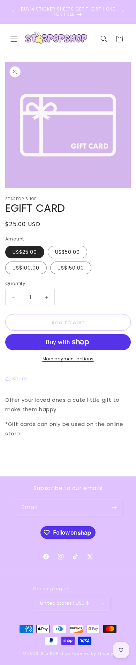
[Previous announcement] (13, 11)
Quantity (15, 283)
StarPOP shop (55, 653)
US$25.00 (25, 252)
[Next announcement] (123, 11)
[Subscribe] (114, 507)
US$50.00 (67, 252)
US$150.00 (71, 267)
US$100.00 (26, 267)
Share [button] (19, 378)
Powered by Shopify (92, 653)
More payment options (68, 359)
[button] (14, 39)
